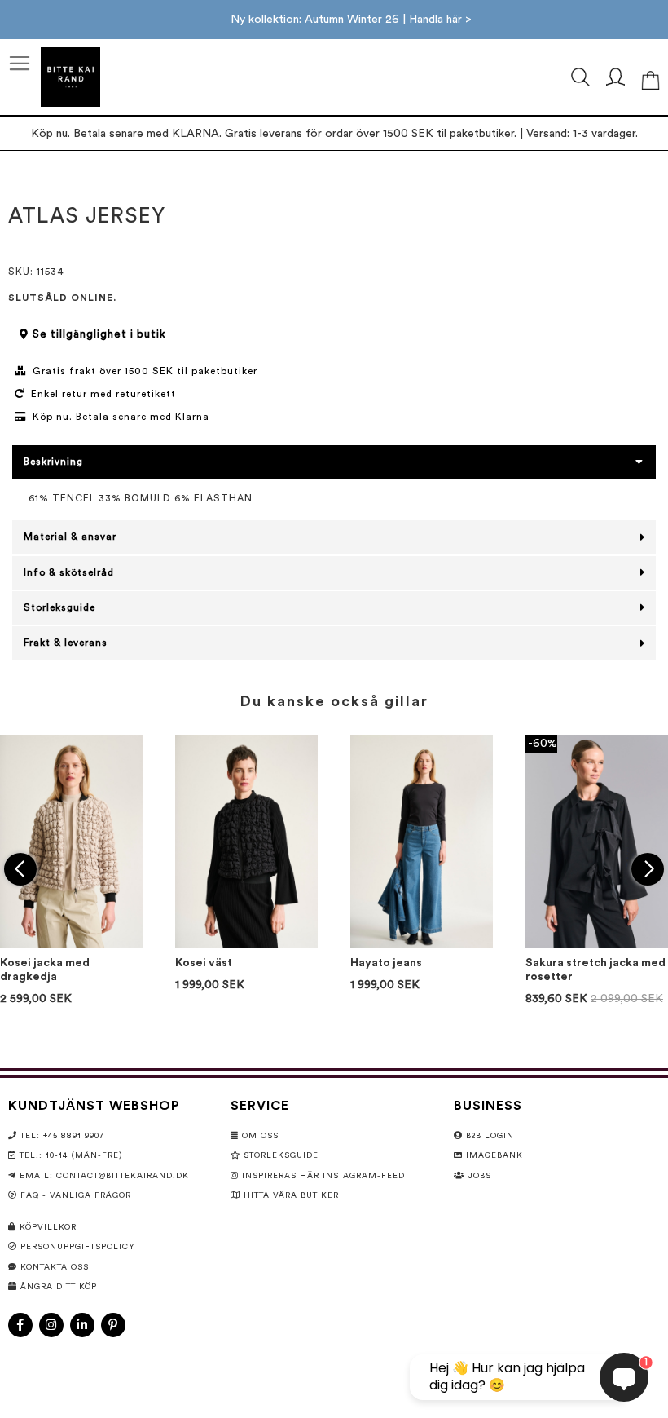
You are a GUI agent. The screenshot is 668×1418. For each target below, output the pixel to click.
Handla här (437, 19)
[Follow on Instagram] (51, 1325)
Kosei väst (203, 963)
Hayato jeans (386, 963)
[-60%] (596, 945)
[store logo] (70, 77)
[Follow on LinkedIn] (82, 1325)
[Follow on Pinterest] (113, 1325)
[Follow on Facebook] (20, 1325)
